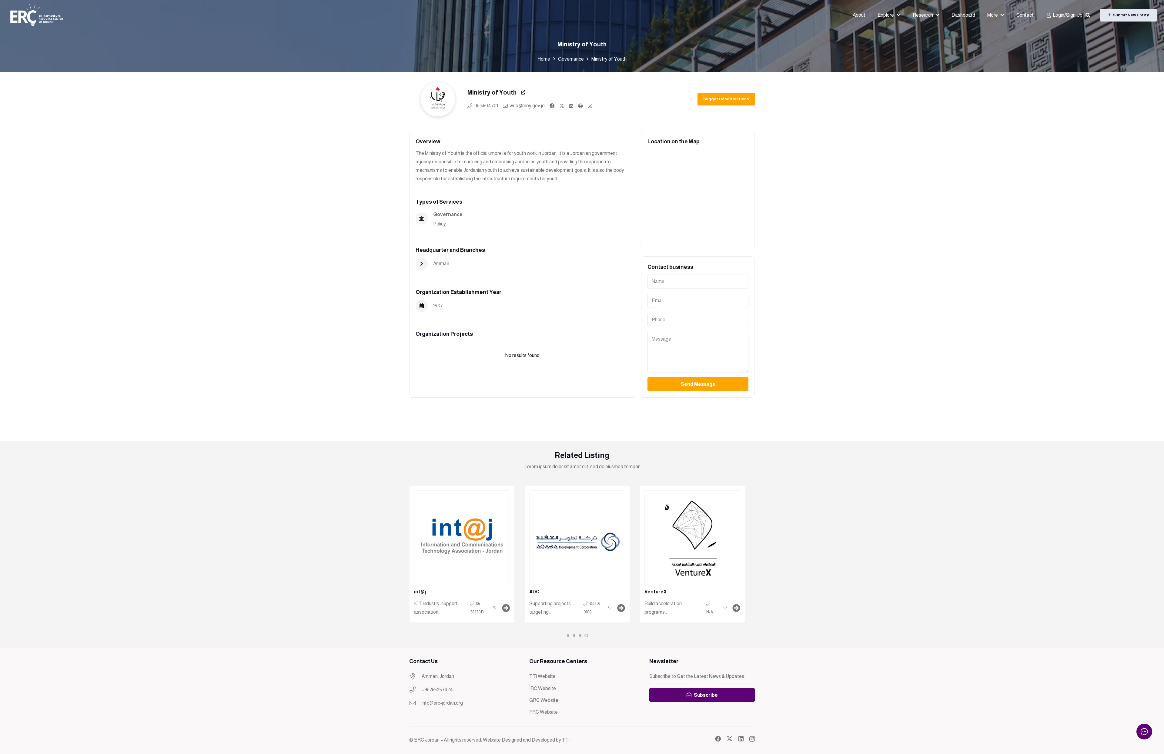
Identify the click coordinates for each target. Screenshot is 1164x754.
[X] (729, 739)
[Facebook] (718, 739)
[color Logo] (36, 15)
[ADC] (577, 554)
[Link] (552, 105)
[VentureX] (692, 554)
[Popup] (523, 92)
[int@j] (462, 554)
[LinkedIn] (741, 739)
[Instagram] (752, 739)
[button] (1087, 15)
